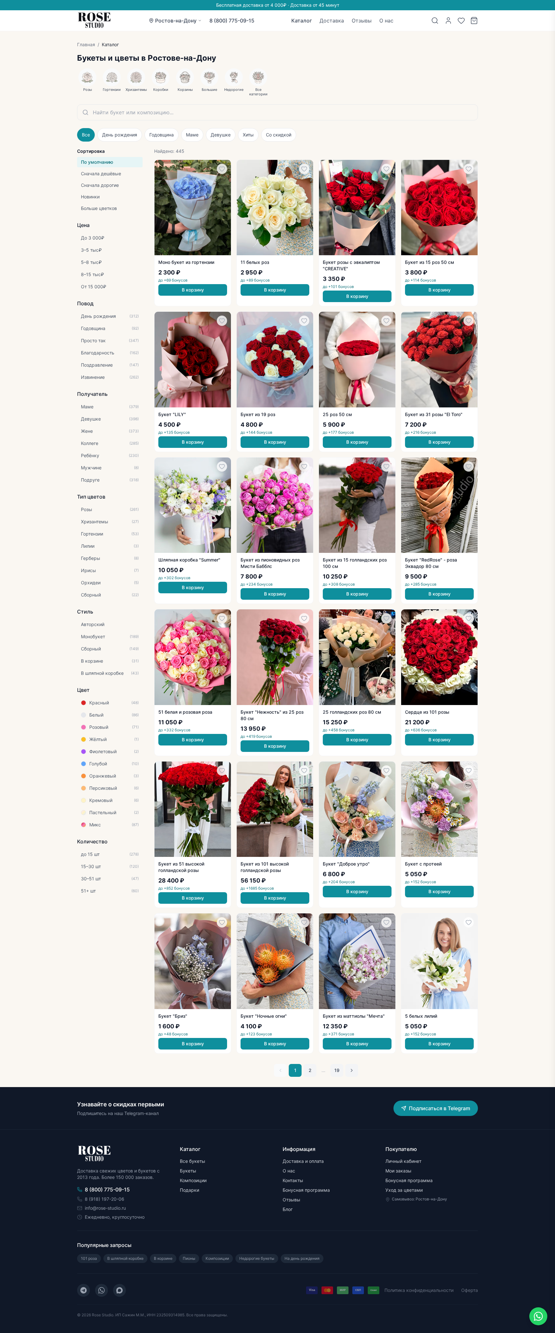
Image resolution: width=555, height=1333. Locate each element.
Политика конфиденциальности (419, 1290)
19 (336, 1070)
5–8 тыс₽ (91, 262)
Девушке (221, 134)
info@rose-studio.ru (105, 1208)
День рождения (119, 134)
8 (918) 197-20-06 (104, 1199)
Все (86, 134)
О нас (386, 20)
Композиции (193, 1180)
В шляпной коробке (125, 1258)
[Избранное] (461, 20)
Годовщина (161, 134)
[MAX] (119, 1290)
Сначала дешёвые (101, 173)
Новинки (90, 196)
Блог (288, 1209)
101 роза (89, 1258)
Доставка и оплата (303, 1161)
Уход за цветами (404, 1190)
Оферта (469, 1290)
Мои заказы (398, 1170)
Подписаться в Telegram (439, 1108)
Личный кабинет (403, 1161)
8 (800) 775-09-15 (231, 20)
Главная (86, 44)
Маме (192, 134)
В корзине (163, 1258)
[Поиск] (435, 20)
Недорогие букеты (256, 1258)
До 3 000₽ (92, 237)
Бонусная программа (306, 1190)
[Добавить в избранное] (222, 169)
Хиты (248, 134)
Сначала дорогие (100, 185)
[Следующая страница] (351, 1070)
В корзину (193, 289)
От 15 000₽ (93, 286)
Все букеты (192, 1161)
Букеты (188, 1170)
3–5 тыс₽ (91, 250)
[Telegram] (83, 1290)
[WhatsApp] (101, 1290)
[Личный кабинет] (448, 20)
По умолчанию (97, 162)
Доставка (332, 20)
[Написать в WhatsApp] (538, 1316)
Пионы (189, 1258)
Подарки (189, 1190)
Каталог (301, 20)
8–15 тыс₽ (92, 274)
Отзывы (362, 20)
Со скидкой (278, 134)
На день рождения (302, 1258)
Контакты (293, 1180)
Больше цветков (99, 208)
